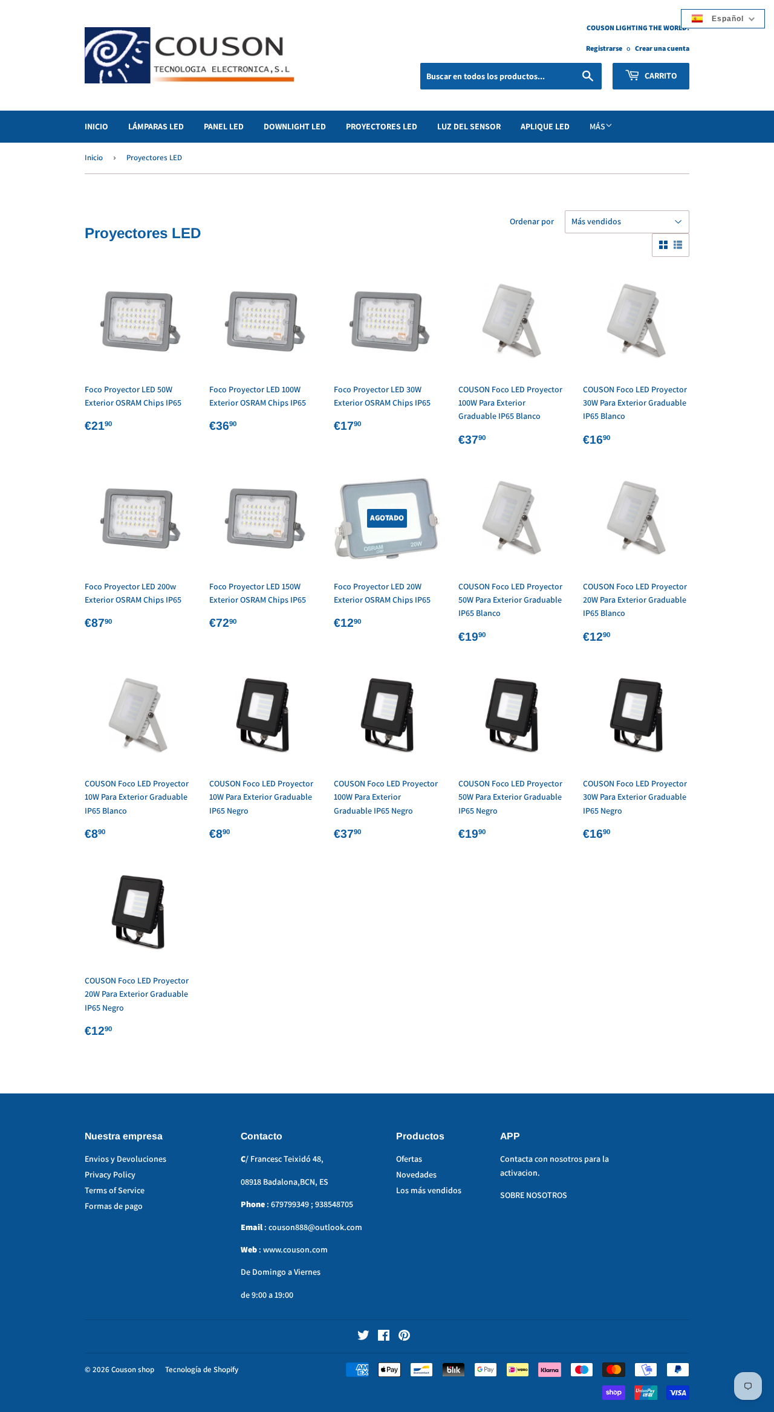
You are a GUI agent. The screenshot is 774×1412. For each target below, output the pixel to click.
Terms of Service (115, 1190)
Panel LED (224, 126)
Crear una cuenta (662, 48)
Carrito (660, 75)
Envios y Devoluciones (125, 1158)
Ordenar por (532, 221)
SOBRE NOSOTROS (533, 1195)
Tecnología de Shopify (201, 1369)
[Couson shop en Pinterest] (404, 1337)
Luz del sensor (469, 126)
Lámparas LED (156, 126)
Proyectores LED (381, 126)
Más (597, 126)
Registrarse (604, 48)
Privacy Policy (110, 1174)
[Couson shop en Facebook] (383, 1337)
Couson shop (132, 1369)
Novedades (416, 1174)
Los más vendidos (428, 1190)
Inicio (96, 126)
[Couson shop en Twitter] (363, 1337)
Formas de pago (114, 1205)
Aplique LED (545, 126)
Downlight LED (295, 126)
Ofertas (409, 1158)
